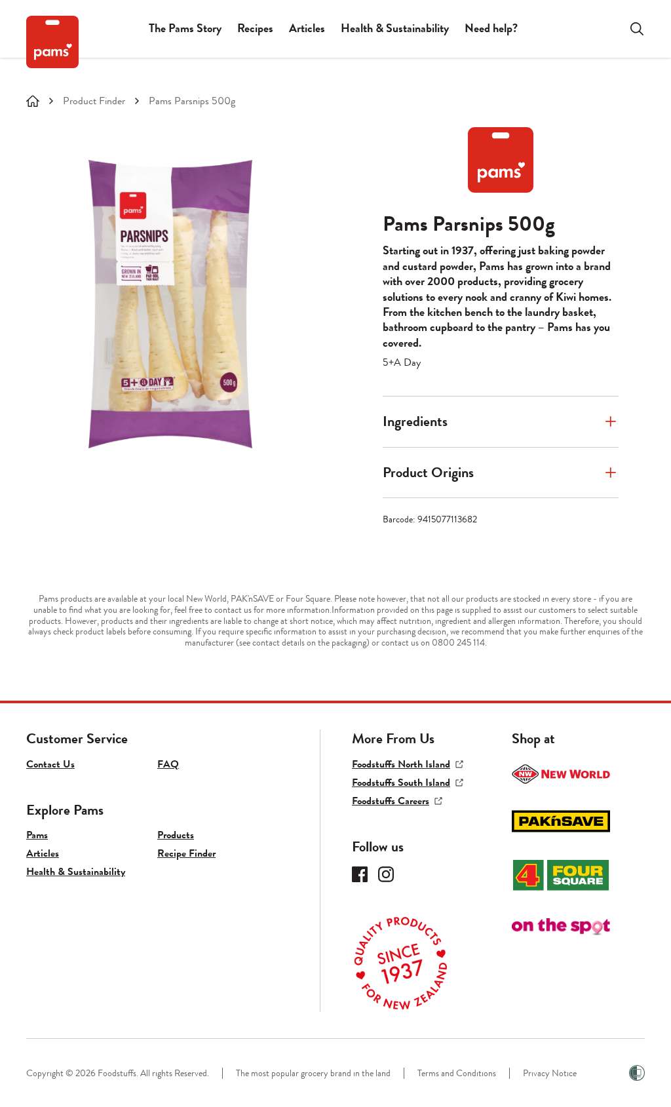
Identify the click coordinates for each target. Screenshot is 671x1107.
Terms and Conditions (456, 1073)
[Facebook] (360, 874)
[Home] (32, 100)
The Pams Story (185, 28)
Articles (307, 28)
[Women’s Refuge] (637, 1073)
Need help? (491, 28)
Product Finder (94, 101)
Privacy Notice (550, 1073)
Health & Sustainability (395, 28)
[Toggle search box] (629, 29)
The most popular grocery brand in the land (313, 1073)
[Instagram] (386, 874)
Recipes (255, 28)
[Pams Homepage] (52, 42)
